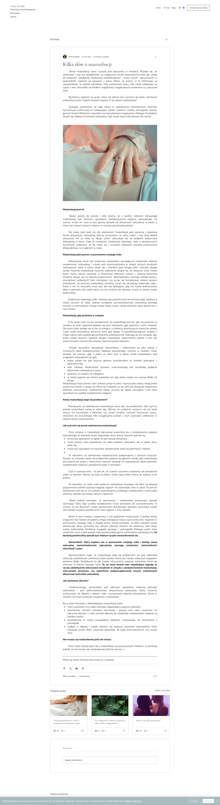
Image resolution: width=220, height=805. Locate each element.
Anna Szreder (17, 6)
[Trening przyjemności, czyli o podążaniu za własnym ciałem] (68, 705)
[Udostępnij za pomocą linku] (83, 668)
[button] (166, 39)
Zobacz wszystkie (162, 690)
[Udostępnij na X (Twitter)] (70, 668)
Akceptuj (208, 801)
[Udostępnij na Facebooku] (64, 668)
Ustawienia (194, 801)
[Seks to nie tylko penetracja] (151, 705)
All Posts (54, 39)
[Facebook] (183, 7)
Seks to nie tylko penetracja (148, 720)
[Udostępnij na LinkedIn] (76, 668)
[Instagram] (179, 7)
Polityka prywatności (59, 794)
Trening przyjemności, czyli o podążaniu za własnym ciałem (66, 722)
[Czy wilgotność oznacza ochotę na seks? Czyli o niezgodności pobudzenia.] (110, 705)
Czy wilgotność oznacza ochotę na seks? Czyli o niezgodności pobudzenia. (110, 722)
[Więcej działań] (155, 56)
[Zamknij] (216, 801)
